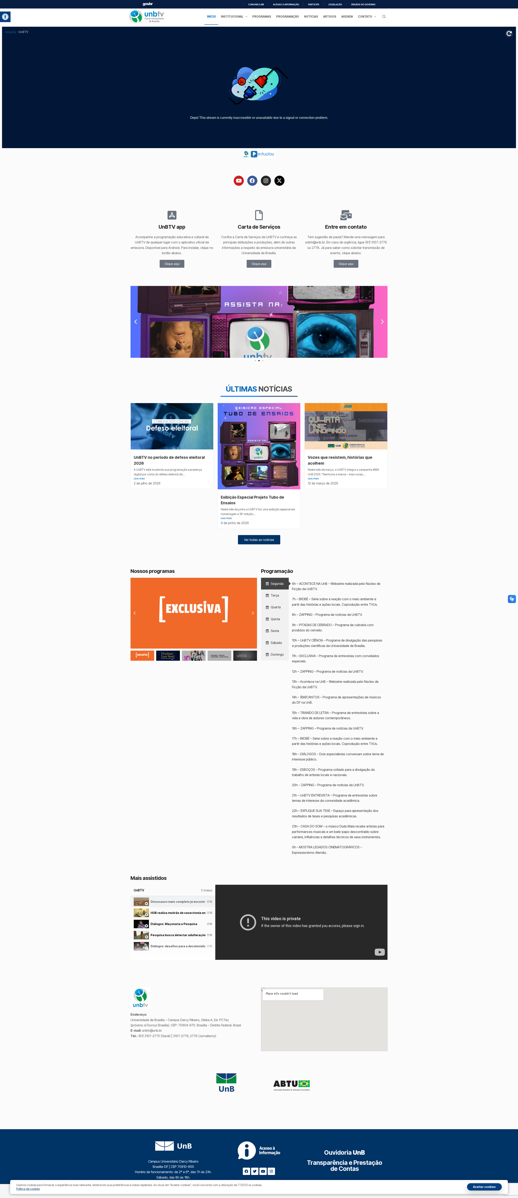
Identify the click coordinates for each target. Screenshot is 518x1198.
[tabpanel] (301, 922)
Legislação (335, 4)
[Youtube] (239, 181)
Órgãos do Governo (363, 4)
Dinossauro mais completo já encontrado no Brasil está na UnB (178, 901)
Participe (313, 4)
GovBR (148, 4)
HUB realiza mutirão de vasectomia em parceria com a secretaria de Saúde (178, 912)
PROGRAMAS (261, 16)
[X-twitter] (279, 181)
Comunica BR (256, 4)
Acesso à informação (286, 4)
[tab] (275, 583)
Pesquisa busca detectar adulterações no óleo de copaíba (178, 935)
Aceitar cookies (484, 1186)
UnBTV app (172, 227)
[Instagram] (266, 181)
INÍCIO (211, 16)
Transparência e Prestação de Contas (344, 1165)
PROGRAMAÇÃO (287, 16)
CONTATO (365, 16)
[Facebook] (252, 181)
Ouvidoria (344, 1152)
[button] (5, 17)
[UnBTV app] (172, 215)
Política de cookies (28, 1189)
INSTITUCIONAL (232, 16)
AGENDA (347, 16)
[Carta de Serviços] (259, 215)
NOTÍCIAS (311, 16)
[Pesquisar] (383, 16)
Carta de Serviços (259, 227)
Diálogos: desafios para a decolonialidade (178, 946)
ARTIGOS (329, 16)
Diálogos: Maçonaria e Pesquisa (174, 924)
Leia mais (139, 478)
